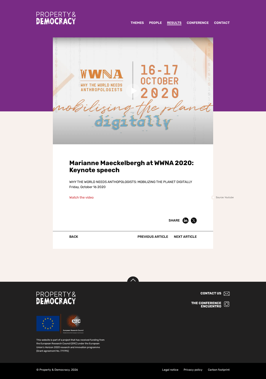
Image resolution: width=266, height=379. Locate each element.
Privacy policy (193, 369)
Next (185, 237)
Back (73, 237)
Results (174, 22)
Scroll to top (133, 282)
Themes (137, 22)
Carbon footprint (219, 369)
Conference (198, 22)
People (155, 22)
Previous (153, 237)
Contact (222, 22)
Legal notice (170, 369)
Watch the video (81, 197)
